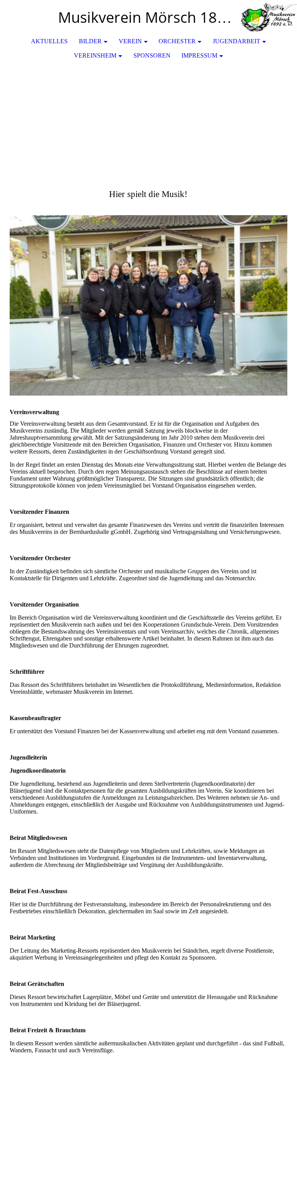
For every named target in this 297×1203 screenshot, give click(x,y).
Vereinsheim (95, 55)
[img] (268, 17)
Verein (130, 41)
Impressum (199, 55)
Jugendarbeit (236, 41)
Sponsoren (152, 55)
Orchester (177, 41)
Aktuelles (49, 41)
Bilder (90, 41)
